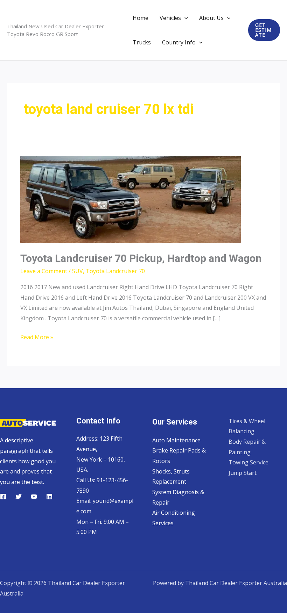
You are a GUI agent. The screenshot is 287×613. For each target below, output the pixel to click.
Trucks (142, 42)
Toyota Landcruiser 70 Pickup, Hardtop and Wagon (141, 258)
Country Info (179, 42)
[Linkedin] (49, 496)
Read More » (36, 338)
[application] (184, 18)
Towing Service (248, 462)
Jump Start (243, 473)
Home (140, 18)
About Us (211, 18)
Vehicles (170, 18)
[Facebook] (3, 496)
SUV (77, 271)
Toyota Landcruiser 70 (115, 271)
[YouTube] (34, 496)
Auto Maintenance (176, 440)
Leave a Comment (43, 271)
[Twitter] (18, 496)
